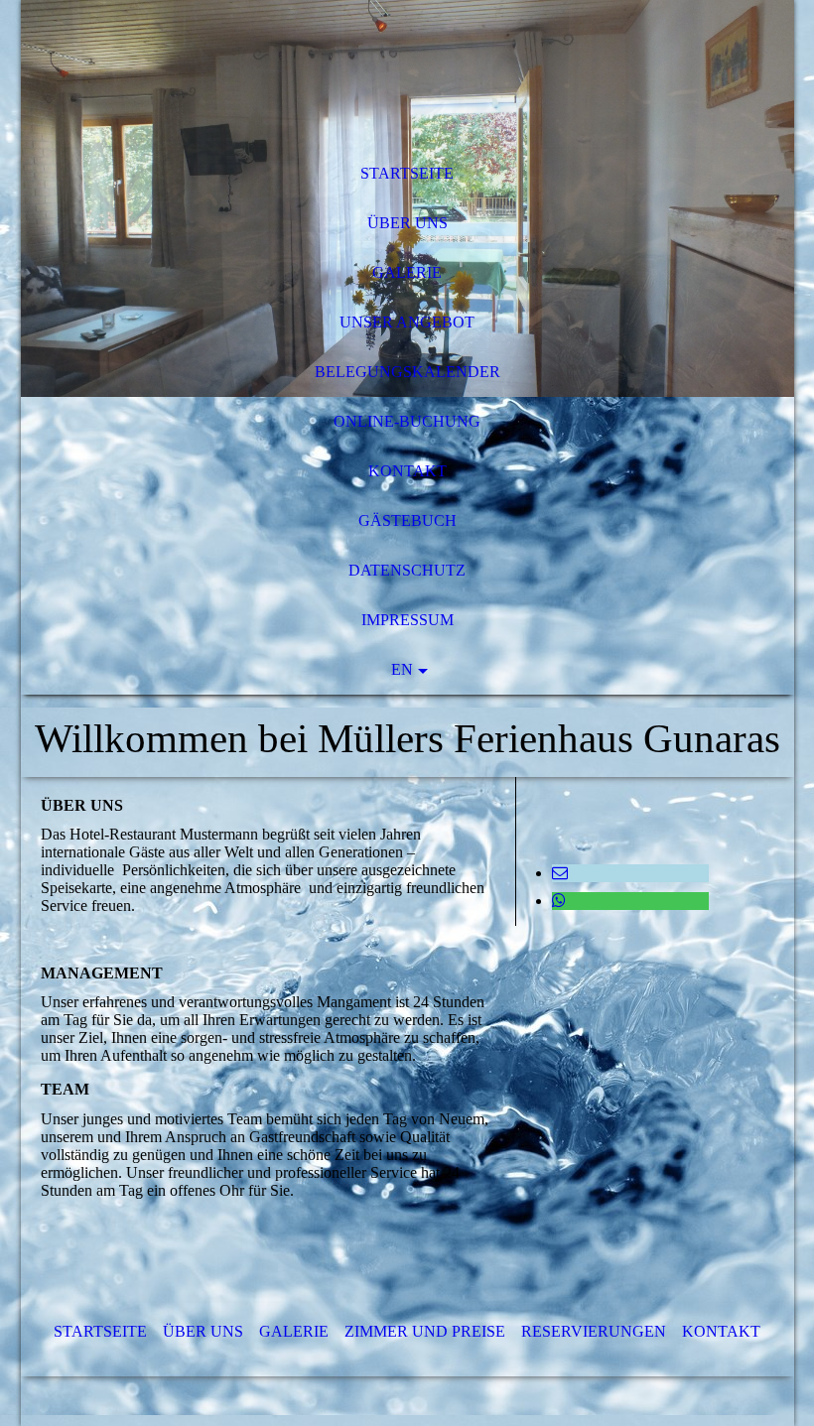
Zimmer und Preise (424, 1331)
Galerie (407, 272)
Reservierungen (593, 1331)
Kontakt (407, 470)
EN (402, 669)
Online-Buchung (407, 421)
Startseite (407, 173)
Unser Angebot (407, 322)
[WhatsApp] (559, 900)
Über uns (407, 222)
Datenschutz (407, 570)
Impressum (407, 619)
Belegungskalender (407, 371)
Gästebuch (407, 520)
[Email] (560, 872)
